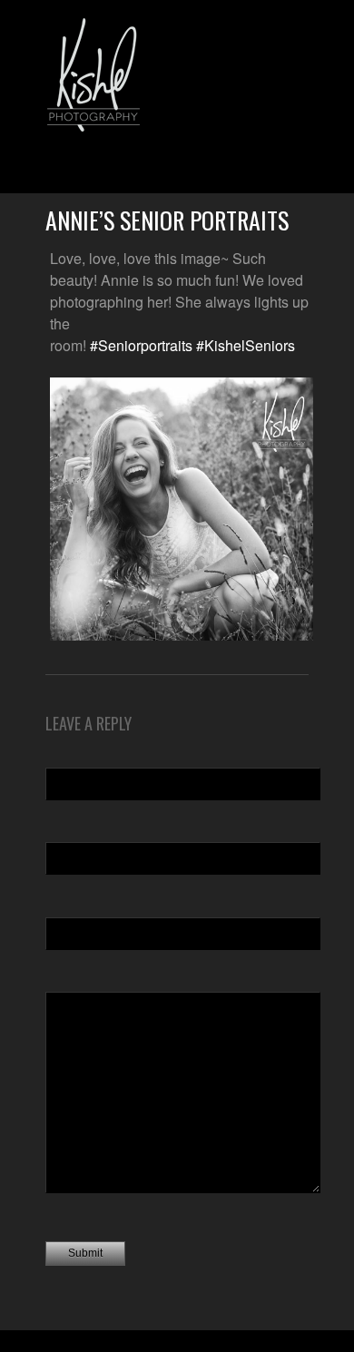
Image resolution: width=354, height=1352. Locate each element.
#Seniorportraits (141, 345)
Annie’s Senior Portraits (167, 220)
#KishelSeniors (245, 345)
